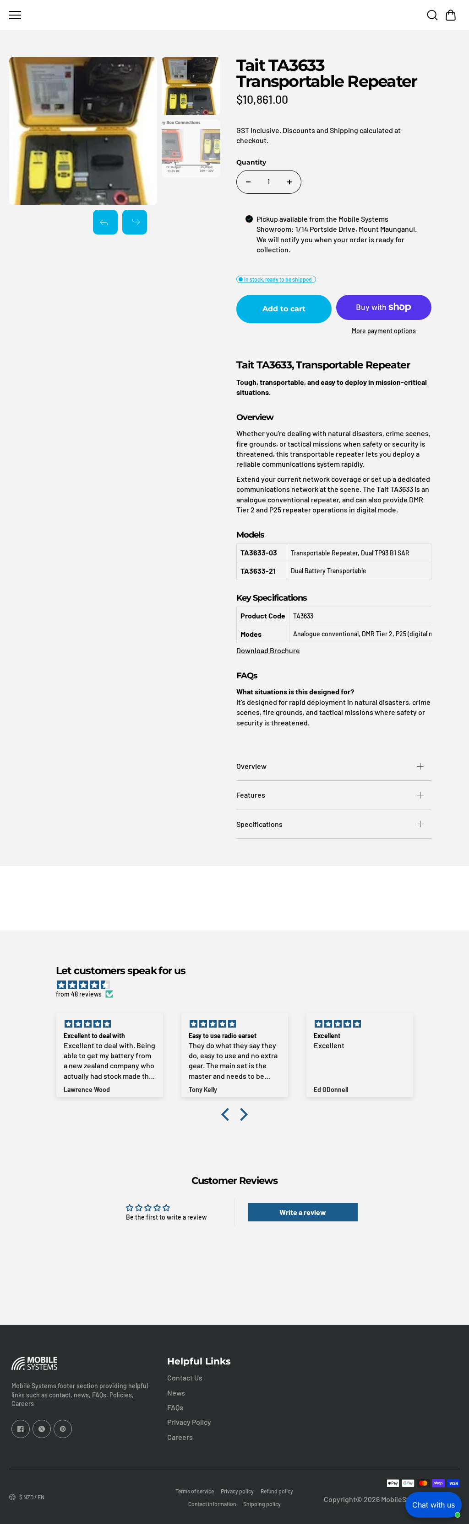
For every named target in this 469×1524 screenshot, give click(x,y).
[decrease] (248, 182)
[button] (451, 15)
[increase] (289, 182)
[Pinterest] (63, 1429)
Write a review (302, 1212)
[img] (239, 985)
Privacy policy (237, 1491)
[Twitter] (42, 1429)
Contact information (212, 1504)
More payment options (384, 331)
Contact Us (184, 1377)
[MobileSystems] (234, 15)
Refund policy (277, 1491)
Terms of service (194, 1491)
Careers (180, 1437)
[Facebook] (20, 1429)
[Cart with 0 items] (451, 15)
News (176, 1392)
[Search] (432, 15)
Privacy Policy (189, 1421)
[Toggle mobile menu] (105, 15)
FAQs (175, 1407)
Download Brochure (268, 650)
